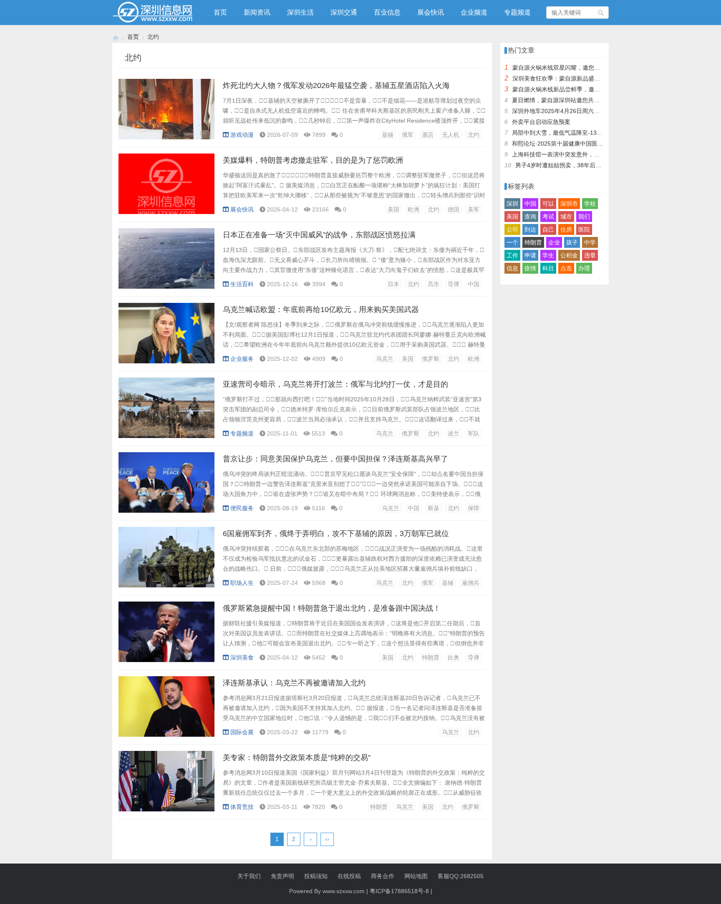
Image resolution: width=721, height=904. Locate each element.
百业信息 (387, 12)
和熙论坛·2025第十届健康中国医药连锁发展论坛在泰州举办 (590, 143)
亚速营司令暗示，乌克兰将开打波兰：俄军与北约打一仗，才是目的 (335, 384)
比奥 (453, 657)
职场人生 (242, 582)
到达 (530, 229)
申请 (530, 255)
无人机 (450, 134)
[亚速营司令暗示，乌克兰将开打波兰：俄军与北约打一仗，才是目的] (166, 412)
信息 (512, 268)
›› (327, 839)
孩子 (572, 242)
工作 (512, 255)
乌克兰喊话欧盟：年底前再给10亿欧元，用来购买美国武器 (321, 309)
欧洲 (413, 209)
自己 (548, 229)
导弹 (453, 284)
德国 (453, 209)
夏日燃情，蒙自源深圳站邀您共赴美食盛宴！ (570, 100)
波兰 (453, 433)
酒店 (428, 134)
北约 (473, 134)
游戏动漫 (242, 134)
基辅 (387, 134)
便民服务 (242, 508)
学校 (590, 203)
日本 (393, 284)
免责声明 (282, 876)
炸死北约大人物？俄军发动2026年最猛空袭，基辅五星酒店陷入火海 (336, 85)
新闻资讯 (257, 12)
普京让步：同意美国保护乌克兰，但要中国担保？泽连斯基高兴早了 (335, 459)
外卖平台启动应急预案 (541, 121)
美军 (473, 209)
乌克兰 (384, 358)
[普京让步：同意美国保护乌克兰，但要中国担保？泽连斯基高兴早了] (166, 486)
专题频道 (517, 12)
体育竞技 (242, 806)
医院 (584, 229)
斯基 (433, 508)
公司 (512, 229)
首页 (220, 12)
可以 (548, 203)
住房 (566, 229)
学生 (548, 255)
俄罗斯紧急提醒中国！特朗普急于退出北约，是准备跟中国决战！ (332, 608)
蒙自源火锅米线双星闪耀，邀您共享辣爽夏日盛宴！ (579, 67)
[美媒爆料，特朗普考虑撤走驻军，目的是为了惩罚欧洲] (166, 188)
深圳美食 (242, 657)
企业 (554, 242)
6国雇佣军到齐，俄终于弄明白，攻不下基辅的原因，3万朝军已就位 (336, 533)
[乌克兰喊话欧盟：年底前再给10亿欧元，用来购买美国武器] (166, 337)
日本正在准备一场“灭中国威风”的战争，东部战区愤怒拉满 (319, 235)
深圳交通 (343, 12)
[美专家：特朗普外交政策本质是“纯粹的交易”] (166, 785)
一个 (512, 242)
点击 (566, 268)
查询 (530, 216)
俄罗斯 (430, 358)
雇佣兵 (470, 582)
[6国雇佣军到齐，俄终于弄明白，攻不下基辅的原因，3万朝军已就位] (166, 561)
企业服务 (242, 358)
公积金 (569, 255)
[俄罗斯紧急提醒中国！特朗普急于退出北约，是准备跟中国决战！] (166, 636)
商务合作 (382, 876)
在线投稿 (349, 876)
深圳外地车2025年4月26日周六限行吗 (561, 111)
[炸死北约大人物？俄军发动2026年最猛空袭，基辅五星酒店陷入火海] (166, 113)
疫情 (530, 268)
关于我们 (249, 876)
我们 (584, 216)
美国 (393, 209)
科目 (548, 268)
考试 (548, 216)
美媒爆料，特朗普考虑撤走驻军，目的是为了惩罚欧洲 (313, 160)
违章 (590, 255)
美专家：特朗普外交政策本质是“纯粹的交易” (297, 757)
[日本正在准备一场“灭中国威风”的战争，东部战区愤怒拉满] (166, 262)
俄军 (407, 134)
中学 (590, 242)
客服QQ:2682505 (461, 876)
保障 (473, 508)
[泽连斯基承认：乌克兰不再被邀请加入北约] (166, 710)
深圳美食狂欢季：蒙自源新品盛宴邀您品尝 (567, 78)
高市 (433, 284)
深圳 (512, 203)
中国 (473, 284)
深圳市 (569, 203)
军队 (473, 433)
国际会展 (242, 732)
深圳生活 (300, 12)
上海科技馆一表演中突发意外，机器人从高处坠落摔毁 (582, 154)
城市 (566, 216)
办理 (584, 268)
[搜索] (601, 12)
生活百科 (242, 284)
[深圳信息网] (115, 37)
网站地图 (416, 876)
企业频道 (474, 12)
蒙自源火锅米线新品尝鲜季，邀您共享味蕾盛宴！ (576, 89)
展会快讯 (430, 12)
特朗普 (430, 657)
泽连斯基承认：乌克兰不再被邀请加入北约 (294, 683)
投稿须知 (316, 876)
